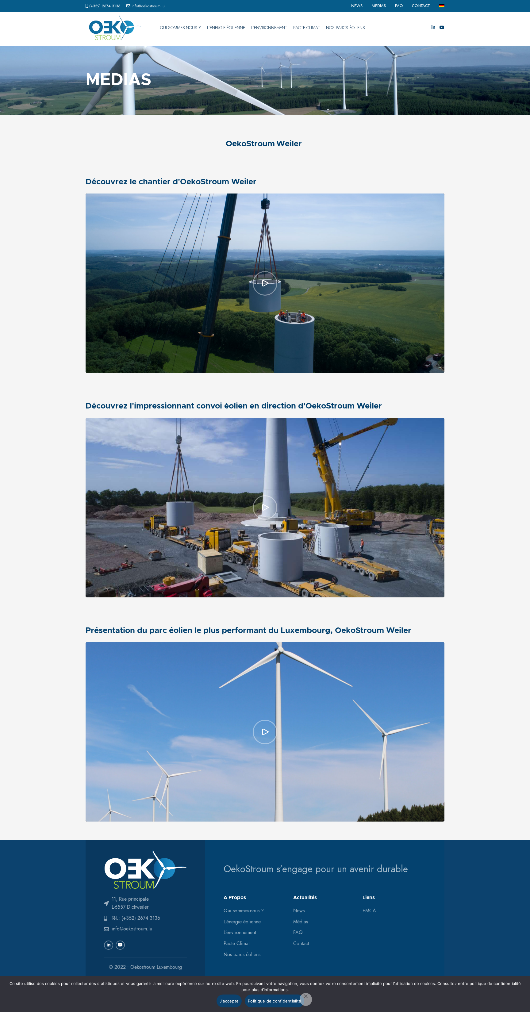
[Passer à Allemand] (441, 6)
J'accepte (229, 1001)
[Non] (306, 999)
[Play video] (265, 283)
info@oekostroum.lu (148, 6)
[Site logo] (115, 27)
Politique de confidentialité (274, 1001)
